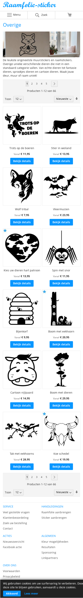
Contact (8, 528)
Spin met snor (61, 270)
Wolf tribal (22, 209)
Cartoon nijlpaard (21, 392)
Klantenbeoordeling (16, 517)
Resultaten (48, 547)
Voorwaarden (11, 571)
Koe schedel (61, 453)
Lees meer (31, 593)
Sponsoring (49, 552)
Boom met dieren (61, 392)
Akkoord (12, 593)
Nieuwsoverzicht (13, 541)
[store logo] (41, 6)
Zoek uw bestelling (15, 523)
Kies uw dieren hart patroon (22, 270)
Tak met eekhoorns (22, 453)
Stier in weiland (61, 148)
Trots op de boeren (21, 148)
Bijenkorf (22, 331)
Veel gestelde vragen (16, 512)
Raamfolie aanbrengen (56, 512)
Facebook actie (12, 547)
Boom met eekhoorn (61, 331)
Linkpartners (50, 558)
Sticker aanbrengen (54, 517)
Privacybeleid (11, 576)
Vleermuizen (61, 209)
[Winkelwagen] (70, 14)
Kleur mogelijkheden (55, 541)
